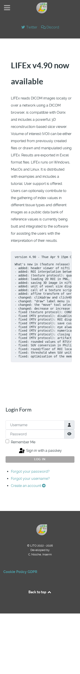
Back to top (37, 592)
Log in (40, 459)
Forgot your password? (30, 471)
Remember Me (23, 442)
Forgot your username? (30, 478)
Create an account (26, 486)
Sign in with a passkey (43, 450)
